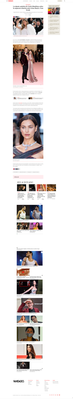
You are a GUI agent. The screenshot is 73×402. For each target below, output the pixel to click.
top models (16, 172)
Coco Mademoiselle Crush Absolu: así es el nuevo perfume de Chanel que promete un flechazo (51, 195)
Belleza (19, 192)
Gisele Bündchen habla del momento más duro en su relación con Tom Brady (38, 98)
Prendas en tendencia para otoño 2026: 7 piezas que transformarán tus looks (54, 24)
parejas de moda (36, 172)
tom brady (29, 172)
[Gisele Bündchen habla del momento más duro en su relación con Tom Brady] (30, 98)
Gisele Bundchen (22, 172)
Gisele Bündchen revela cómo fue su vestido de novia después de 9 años (21, 98)
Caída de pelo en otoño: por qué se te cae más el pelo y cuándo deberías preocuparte (21, 195)
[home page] (10, 1)
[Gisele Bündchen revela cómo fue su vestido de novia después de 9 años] (15, 98)
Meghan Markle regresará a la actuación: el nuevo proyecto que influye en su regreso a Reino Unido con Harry (54, 28)
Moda (28, 192)
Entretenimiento (28, 4)
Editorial (30, 14)
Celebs (18, 97)
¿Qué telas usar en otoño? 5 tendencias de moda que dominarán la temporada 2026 (31, 195)
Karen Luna (53, 198)
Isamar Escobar (23, 199)
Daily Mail (20, 102)
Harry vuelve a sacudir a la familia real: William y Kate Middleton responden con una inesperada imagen (54, 16)
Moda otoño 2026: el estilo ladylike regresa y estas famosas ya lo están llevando (41, 195)
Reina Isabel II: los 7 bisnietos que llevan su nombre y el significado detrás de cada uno (54, 33)
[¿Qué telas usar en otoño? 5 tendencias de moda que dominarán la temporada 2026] (31, 187)
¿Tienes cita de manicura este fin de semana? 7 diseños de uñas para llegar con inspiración (54, 21)
